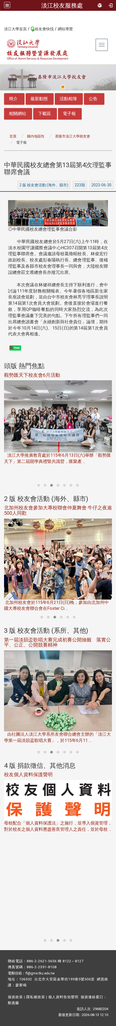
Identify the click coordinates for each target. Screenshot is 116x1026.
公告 (93, 98)
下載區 (44, 113)
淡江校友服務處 (62, 5)
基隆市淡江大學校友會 (72, 136)
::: (1, 28)
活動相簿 (68, 98)
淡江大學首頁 (15, 29)
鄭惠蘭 (13, 1003)
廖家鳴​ (21, 985)
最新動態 (39, 98)
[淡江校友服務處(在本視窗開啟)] (37, 49)
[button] (38, 485)
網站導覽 (65, 29)
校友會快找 (44, 29)
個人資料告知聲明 (63, 997)
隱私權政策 (35, 997)
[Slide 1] (63, 87)
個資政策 (15, 997)
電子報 (69, 113)
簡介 (13, 98)
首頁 (12, 136)
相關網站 (17, 113)
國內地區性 (36, 136)
